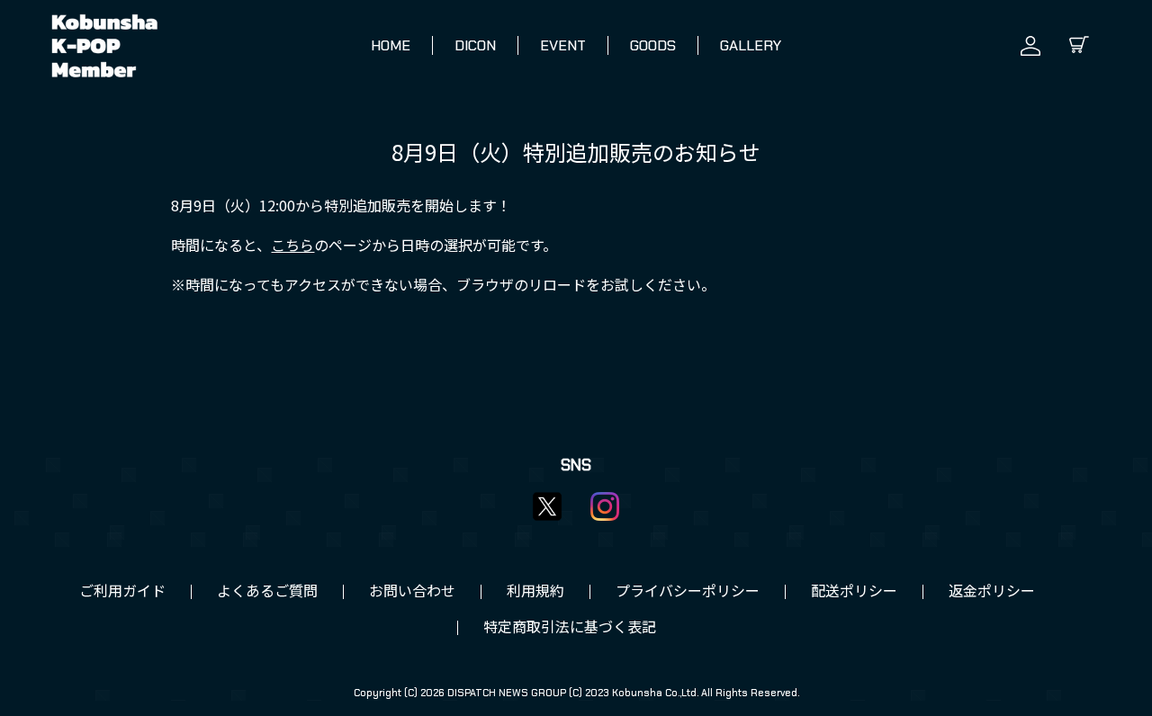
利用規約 (535, 591)
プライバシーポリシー (688, 591)
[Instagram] (605, 506)
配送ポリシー (854, 591)
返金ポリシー (992, 591)
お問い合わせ (412, 591)
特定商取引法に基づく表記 (569, 627)
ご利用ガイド (122, 591)
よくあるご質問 (267, 591)
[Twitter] (547, 506)
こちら (292, 246)
